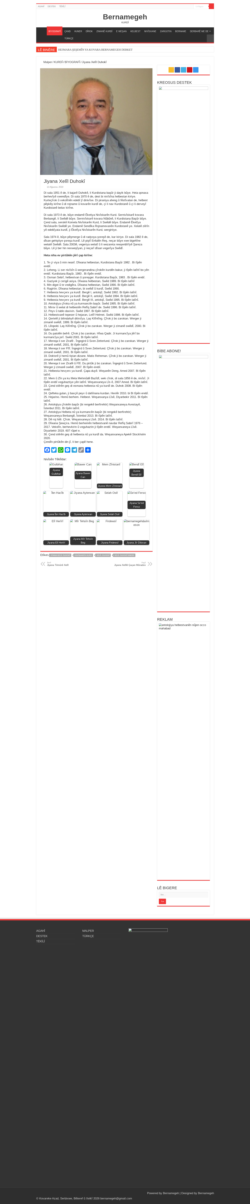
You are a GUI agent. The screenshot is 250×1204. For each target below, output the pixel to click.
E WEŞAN (121, 31)
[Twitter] (184, 7)
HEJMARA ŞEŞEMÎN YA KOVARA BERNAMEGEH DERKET (95, 49)
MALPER (42, 30)
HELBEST (135, 31)
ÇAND (67, 31)
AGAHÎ (41, 6)
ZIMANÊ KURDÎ (104, 31)
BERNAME (180, 31)
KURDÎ (58, 62)
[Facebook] (181, 7)
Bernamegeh (125, 17)
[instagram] (191, 7)
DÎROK (89, 31)
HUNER (78, 31)
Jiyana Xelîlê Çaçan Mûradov (130, 564)
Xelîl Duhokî (103, 555)
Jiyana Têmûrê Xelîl (58, 564)
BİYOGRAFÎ (54, 31)
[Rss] (178, 7)
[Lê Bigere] (211, 6)
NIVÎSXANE (150, 31)
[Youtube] (188, 7)
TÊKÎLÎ (62, 6)
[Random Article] (210, 38)
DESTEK (52, 6)
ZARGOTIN (165, 31)
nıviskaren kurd (83, 555)
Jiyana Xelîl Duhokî (60, 555)
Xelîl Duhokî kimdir (124, 555)
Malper (47, 62)
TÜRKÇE (68, 38)
